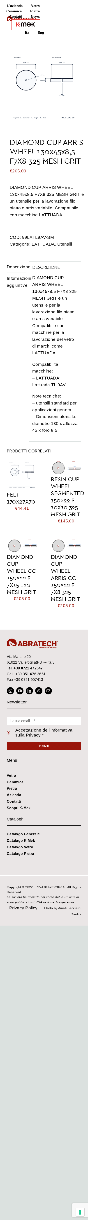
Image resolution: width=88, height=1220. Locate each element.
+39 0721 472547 (28, 668)
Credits (76, 914)
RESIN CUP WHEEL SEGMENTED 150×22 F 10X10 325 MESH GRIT (67, 497)
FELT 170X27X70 (21, 498)
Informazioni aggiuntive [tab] (16, 281)
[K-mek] (26, 24)
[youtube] (19, 690)
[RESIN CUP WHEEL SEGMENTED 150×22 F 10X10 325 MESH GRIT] (66, 463)
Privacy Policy (23, 908)
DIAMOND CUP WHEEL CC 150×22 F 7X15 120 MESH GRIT (21, 574)
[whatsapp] (38, 690)
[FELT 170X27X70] (22, 463)
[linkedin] (29, 690)
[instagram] (10, 690)
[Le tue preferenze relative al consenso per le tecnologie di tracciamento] (80, 1212)
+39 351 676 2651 (31, 674)
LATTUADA (43, 244)
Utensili (64, 244)
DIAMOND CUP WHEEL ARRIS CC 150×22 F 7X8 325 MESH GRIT (65, 577)
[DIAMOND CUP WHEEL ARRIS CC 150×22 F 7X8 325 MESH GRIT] (66, 541)
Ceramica (15, 782)
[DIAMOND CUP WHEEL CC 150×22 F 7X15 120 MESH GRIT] (22, 541)
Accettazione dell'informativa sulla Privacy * (43, 732)
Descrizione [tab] (16, 266)
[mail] (48, 690)
